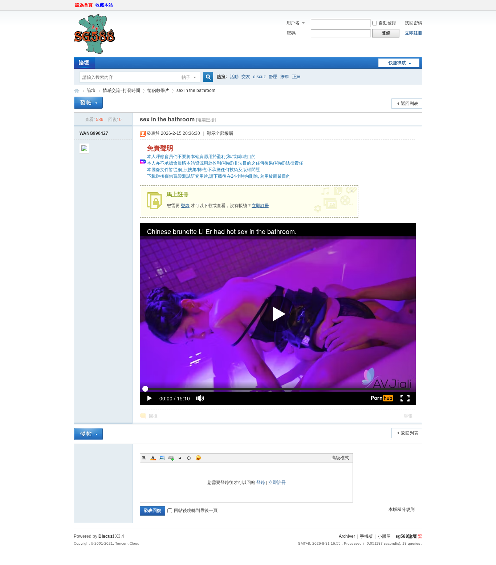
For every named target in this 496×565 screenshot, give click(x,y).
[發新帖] (88, 103)
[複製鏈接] (206, 119)
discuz (259, 76)
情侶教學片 (158, 90)
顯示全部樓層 (220, 133)
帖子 (186, 77)
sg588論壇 (77, 90)
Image (162, 457)
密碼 (291, 33)
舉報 (408, 416)
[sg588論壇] (94, 52)
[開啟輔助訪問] (420, 5)
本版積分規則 (402, 509)
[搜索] (207, 77)
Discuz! (106, 536)
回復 (153, 416)
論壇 (84, 62)
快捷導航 (397, 62)
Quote (180, 457)
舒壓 (273, 76)
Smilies (198, 457)
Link (171, 457)
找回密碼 (413, 22)
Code (189, 457)
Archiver (347, 536)
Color (152, 457)
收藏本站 (104, 5)
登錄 (185, 205)
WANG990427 (94, 133)
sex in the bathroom (195, 90)
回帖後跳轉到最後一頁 (195, 510)
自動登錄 (387, 22)
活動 (234, 76)
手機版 (366, 536)
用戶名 (293, 22)
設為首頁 (84, 5)
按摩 (284, 76)
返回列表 (409, 103)
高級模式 (340, 457)
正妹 (296, 76)
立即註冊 (413, 33)
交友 (245, 76)
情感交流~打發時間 (121, 90)
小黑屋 (384, 536)
